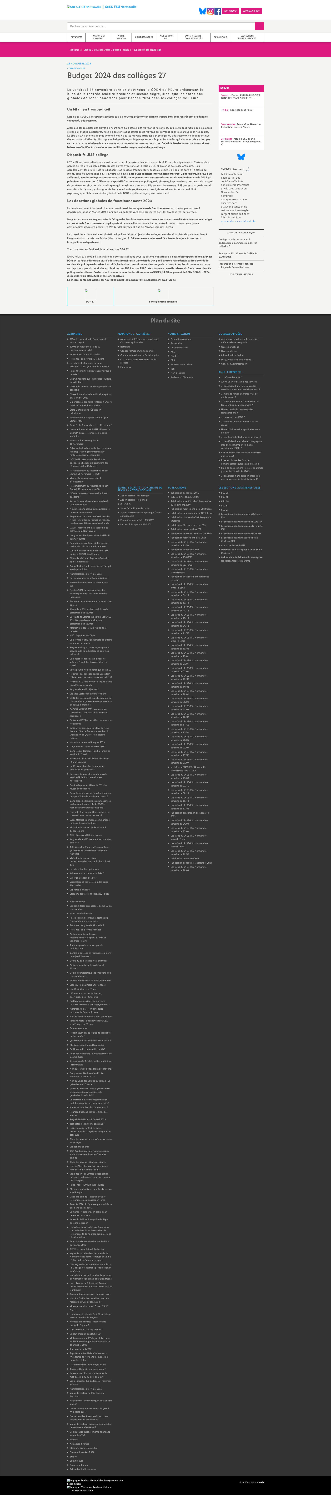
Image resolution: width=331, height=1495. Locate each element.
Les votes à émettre (80, 890)
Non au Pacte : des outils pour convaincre (91, 1016)
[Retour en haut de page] (13, 1482)
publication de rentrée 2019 (185, 493)
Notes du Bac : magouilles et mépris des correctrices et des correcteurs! (90, 814)
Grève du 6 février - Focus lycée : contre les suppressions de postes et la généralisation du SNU (90, 1092)
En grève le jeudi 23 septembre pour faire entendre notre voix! (91, 641)
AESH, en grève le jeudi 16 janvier (87, 1249)
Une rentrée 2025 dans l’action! (86, 1329)
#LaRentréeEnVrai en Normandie (87, 1045)
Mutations (125, 367)
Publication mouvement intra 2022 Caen (191, 509)
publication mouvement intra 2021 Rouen (192, 513)
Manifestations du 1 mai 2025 (86, 574)
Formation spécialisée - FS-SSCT (137, 520)
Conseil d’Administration (234, 364)
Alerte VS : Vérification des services (239, 382)
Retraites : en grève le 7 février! (86, 930)
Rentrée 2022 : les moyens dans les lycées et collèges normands (91, 683)
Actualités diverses (79, 1444)
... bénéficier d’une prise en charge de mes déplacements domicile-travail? (240, 477)
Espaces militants (79, 1465)
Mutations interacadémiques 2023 (87, 742)
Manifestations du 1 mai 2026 (86, 1389)
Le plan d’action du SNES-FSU (85, 1334)
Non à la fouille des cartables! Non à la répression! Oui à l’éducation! (89, 1300)
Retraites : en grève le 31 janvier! (87, 925)
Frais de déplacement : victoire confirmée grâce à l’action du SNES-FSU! (242, 469)
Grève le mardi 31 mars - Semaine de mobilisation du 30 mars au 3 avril (88, 1375)
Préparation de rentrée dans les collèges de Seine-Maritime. (236, 265)
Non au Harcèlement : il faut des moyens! (91, 1069)
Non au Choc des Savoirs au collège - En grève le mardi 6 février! (90, 1082)
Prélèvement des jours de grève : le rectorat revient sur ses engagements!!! (90, 1003)
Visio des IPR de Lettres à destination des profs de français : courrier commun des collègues (90, 1177)
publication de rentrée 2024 (185, 858)
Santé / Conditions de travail (135, 508)
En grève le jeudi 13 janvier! (84, 689)
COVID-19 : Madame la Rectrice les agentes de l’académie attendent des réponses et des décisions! (89, 463)
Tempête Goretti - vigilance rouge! (88, 1369)
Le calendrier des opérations (84, 869)
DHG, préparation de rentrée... (237, 359)
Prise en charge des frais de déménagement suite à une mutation (240, 462)
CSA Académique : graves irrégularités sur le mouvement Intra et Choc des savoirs (89, 1155)
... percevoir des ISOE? (233, 417)
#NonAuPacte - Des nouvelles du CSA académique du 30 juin (89, 1022)
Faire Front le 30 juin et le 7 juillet (87, 1185)
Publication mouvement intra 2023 (188, 538)
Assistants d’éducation (182, 377)
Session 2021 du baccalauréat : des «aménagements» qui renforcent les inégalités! (88, 594)
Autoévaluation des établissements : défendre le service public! (239, 341)
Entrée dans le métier (182, 364)
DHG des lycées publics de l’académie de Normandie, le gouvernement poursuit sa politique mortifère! (91, 702)
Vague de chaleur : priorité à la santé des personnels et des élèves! (90, 1426)
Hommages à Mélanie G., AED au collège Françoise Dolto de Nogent (90, 1316)
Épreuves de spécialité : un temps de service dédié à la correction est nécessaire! (88, 778)
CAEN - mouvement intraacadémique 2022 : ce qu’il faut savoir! (89, 529)
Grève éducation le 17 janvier (85, 354)
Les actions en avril (79, 1147)
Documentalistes (179, 347)
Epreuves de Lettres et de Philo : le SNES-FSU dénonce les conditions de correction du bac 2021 (91, 620)
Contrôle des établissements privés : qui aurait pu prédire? (90, 568)
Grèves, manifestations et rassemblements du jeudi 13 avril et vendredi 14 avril (88, 938)
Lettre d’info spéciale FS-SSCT (135, 524)
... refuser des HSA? (231, 377)
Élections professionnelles (83, 1448)
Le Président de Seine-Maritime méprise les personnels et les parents (241, 559)
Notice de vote (77, 901)
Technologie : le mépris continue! (87, 1124)
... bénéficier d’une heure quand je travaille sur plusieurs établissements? (240, 388)
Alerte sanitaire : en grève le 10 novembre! (84, 442)
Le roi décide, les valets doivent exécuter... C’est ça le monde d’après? (89, 365)
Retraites (125, 347)
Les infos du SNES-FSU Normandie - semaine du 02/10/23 (189, 563)
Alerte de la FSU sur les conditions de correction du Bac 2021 (89, 611)
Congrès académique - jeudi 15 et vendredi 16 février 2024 (87, 1075)
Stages (73, 1456)
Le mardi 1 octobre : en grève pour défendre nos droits (88, 1213)
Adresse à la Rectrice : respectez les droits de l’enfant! (88, 1323)
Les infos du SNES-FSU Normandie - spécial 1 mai (189, 837)
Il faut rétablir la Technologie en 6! (88, 1364)
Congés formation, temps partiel (137, 351)
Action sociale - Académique (134, 495)
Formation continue (181, 339)
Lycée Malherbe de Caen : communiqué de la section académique (90, 821)
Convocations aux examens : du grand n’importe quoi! (89, 1410)
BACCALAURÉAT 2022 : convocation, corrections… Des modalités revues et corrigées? (89, 713)
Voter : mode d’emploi (81, 913)
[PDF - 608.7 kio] (90, 294)
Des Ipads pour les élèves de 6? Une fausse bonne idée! (88, 787)
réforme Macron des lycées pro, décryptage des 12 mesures (86, 995)
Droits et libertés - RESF (82, 1452)
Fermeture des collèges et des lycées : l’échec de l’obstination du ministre (89, 545)
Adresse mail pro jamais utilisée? (87, 873)
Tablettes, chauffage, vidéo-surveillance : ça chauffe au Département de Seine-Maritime (90, 851)
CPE (173, 360)
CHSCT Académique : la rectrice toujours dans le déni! (90, 380)
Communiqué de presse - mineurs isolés (90, 1294)
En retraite (176, 343)
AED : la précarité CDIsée (82, 635)
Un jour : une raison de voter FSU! (87, 746)
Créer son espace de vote (83, 878)
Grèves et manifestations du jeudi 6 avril (90, 980)
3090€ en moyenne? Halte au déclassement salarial (85, 348)
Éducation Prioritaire (232, 355)
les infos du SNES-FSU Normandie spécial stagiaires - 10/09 (188, 769)
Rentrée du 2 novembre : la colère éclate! (91, 425)
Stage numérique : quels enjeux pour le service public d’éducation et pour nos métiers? (89, 651)
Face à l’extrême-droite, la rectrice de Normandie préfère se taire (89, 919)
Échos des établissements (83, 1469)
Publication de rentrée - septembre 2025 (191, 863)
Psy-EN (174, 356)
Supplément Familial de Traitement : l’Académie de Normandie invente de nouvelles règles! (89, 1357)
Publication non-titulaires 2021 (187, 529)
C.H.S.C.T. (125, 504)
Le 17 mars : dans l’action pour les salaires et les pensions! (87, 768)
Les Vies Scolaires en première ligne (88, 694)
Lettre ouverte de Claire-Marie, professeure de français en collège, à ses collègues (90, 1132)
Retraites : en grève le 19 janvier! (87, 359)
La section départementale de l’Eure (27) (241, 521)
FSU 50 (224, 497)
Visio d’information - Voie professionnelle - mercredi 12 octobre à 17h (90, 862)
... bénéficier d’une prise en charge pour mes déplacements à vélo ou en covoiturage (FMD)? (241, 445)
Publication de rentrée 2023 (185, 549)
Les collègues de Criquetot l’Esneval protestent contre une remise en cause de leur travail (91, 1287)
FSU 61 (225, 505)
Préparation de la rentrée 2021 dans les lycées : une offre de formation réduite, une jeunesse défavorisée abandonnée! (90, 520)
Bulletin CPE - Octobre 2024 (185, 497)
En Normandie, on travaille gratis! (87, 1049)
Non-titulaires (178, 373)
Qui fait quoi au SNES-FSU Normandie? (90, 1040)
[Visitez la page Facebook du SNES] (237, 1482)
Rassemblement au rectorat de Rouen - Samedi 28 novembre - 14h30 (90, 472)
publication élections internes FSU (188, 525)
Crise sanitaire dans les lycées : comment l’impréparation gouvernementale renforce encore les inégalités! (91, 452)
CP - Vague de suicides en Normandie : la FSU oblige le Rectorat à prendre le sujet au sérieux (91, 1268)
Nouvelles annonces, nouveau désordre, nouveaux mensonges (90, 510)
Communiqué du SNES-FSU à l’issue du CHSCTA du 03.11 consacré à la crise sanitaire (90, 433)
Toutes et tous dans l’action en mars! (89, 1107)
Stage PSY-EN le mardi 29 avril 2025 (88, 1119)
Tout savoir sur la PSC (81, 1349)
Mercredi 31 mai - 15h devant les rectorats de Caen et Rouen (86, 1010)
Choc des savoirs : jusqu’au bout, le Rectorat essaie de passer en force (88, 1198)
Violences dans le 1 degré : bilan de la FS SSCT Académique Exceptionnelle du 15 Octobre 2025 (90, 1342)
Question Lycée (229, 351)
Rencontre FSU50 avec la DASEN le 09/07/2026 (238, 255)
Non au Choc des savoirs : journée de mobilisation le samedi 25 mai (89, 1168)
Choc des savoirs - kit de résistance (88, 1162)
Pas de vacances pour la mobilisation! (89, 578)
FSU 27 (224, 510)
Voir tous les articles (241, 274)
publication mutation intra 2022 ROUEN (191, 533)
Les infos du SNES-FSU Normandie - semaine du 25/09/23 (189, 555)
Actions (74, 1439)
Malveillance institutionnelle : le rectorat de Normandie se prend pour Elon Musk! (91, 1277)
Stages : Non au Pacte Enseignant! (88, 985)
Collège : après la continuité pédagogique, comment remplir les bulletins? (238, 243)
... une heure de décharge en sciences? (241, 437)
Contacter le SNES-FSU (233, 545)
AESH (174, 352)
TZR (173, 369)
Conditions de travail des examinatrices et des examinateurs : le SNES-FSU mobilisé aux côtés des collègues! (90, 804)
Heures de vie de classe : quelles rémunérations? (237, 411)
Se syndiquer (76, 1461)
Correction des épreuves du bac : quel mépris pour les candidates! (89, 1418)
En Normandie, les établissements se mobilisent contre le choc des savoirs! (89, 1101)
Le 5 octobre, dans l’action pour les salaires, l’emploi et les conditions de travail (89, 662)
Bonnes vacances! (79, 1028)
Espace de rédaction (82, 1490)
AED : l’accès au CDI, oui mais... (86, 835)
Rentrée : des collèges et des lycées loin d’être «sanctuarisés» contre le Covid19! (91, 675)
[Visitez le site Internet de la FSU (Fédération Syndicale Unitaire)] (89, 1487)
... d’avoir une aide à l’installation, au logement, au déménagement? (240, 403)
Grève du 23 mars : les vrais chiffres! (88, 961)
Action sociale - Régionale (133, 500)
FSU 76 (224, 493)
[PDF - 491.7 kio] (163, 294)
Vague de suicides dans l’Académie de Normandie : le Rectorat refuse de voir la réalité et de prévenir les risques (90, 1257)
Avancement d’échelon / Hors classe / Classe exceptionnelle (139, 341)
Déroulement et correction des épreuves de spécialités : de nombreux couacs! (90, 795)
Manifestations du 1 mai (83, 989)
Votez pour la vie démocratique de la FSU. (91, 670)
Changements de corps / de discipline (139, 355)
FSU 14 (225, 501)
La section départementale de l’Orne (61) (242, 533)
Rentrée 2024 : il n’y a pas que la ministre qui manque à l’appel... (91, 1206)
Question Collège (230, 347)
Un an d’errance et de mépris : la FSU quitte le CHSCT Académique (89, 552)
